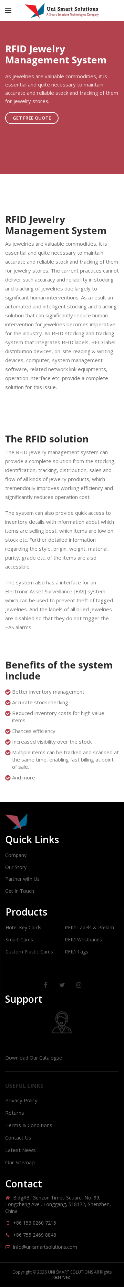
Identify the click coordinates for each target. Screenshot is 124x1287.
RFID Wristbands (83, 939)
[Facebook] (45, 985)
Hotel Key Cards (23, 927)
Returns (14, 1112)
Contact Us (18, 1137)
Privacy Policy (21, 1100)
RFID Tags (76, 951)
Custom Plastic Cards (29, 951)
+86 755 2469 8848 (34, 1235)
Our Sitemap (20, 1162)
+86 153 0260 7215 (34, 1222)
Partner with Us (22, 879)
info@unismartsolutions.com (45, 1247)
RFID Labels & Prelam (89, 927)
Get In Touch (19, 891)
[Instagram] (78, 985)
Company (16, 855)
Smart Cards (19, 939)
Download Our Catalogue (33, 1057)
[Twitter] (62, 985)
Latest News (20, 1149)
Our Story (16, 867)
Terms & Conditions (28, 1125)
